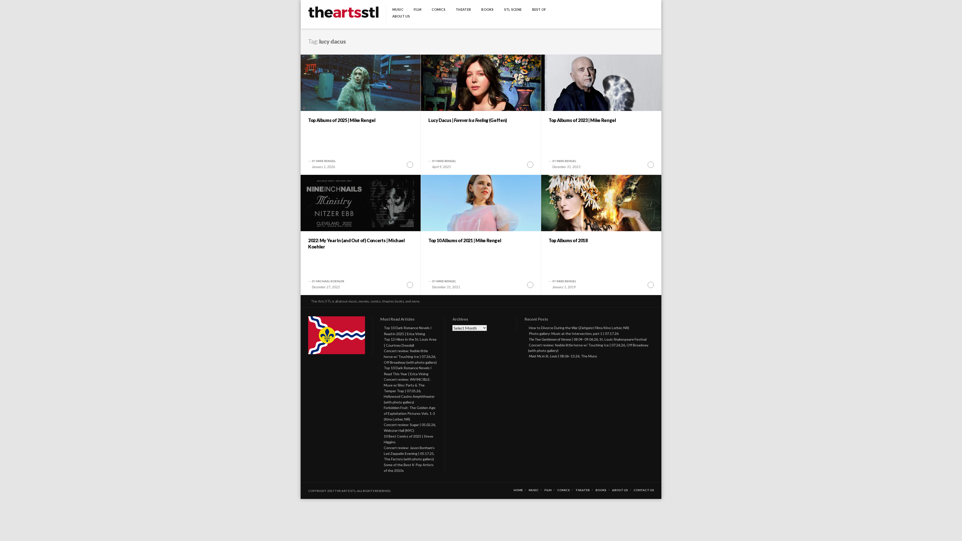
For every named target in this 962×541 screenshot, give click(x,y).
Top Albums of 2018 (568, 240)
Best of (539, 10)
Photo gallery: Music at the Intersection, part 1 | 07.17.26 (574, 333)
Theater (463, 10)
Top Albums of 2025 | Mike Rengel (341, 120)
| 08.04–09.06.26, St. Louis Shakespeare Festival (588, 339)
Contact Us (644, 490)
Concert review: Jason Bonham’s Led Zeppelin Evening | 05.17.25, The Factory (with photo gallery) (409, 453)
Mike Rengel (326, 161)
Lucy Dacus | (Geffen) (467, 120)
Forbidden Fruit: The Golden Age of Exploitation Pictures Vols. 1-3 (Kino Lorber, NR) (409, 413)
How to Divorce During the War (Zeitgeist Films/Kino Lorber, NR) (579, 328)
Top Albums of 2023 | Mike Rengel (582, 120)
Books (487, 10)
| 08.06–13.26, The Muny (563, 356)
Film (417, 10)
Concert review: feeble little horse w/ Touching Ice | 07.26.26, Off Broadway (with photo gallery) (410, 356)
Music (397, 10)
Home (518, 490)
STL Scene (513, 10)
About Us (401, 16)
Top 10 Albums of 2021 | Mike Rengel (464, 240)
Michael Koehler (330, 281)
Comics (438, 10)
